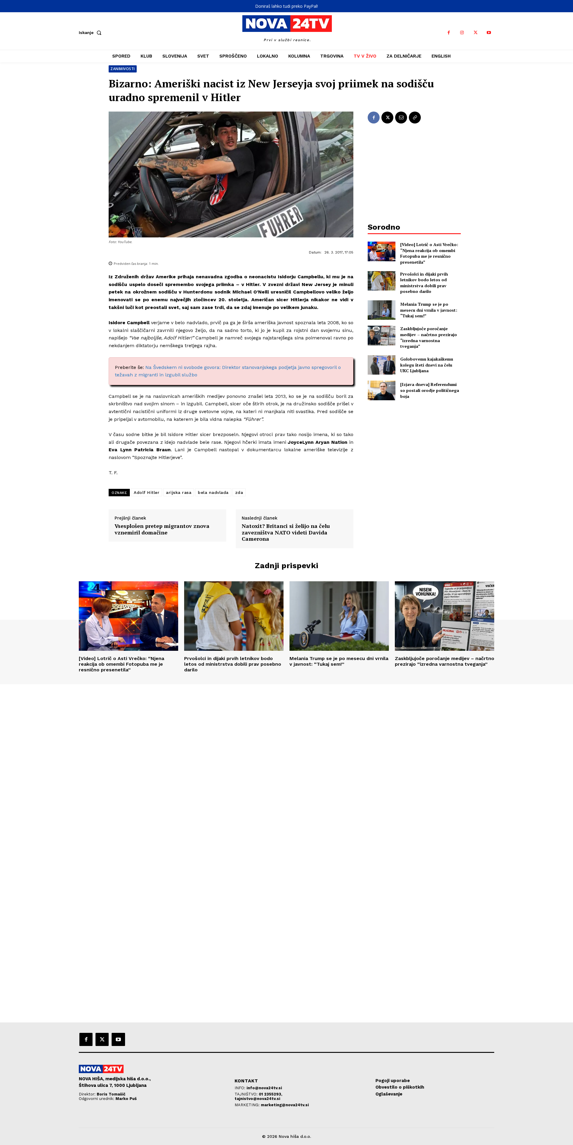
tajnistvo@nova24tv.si (257, 1098)
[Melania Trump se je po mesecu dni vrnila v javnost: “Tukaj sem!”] (381, 310)
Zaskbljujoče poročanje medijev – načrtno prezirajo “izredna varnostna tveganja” (428, 337)
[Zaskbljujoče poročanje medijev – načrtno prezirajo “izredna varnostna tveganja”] (381, 335)
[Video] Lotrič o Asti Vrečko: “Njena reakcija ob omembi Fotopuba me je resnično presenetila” (429, 253)
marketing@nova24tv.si (285, 1105)
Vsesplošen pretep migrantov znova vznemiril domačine (162, 529)
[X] (475, 32)
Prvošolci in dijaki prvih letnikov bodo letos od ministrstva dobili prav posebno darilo (424, 282)
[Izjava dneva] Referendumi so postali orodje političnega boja (429, 390)
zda (239, 492)
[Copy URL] (415, 117)
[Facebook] (448, 32)
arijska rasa (178, 492)
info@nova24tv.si (264, 1088)
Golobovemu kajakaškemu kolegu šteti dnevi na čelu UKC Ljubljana (426, 364)
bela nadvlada (213, 492)
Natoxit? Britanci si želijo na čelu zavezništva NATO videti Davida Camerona (286, 532)
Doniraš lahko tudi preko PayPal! (286, 6)
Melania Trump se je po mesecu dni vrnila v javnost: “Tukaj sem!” (428, 310)
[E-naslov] (401, 117)
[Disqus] (286, 765)
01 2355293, (270, 1094)
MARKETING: (248, 1105)
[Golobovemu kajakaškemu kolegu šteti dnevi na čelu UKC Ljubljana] (381, 365)
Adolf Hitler (146, 492)
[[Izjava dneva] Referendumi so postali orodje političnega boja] (381, 390)
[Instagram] (462, 32)
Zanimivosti (122, 68)
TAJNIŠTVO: (247, 1094)
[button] (91, 32)
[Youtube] (489, 32)
